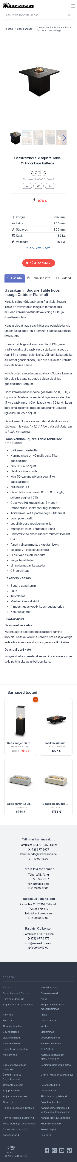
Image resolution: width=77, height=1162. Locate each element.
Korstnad (8, 1020)
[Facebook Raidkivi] (47, 1150)
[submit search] (69, 15)
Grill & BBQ (47, 1048)
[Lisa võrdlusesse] (38, 186)
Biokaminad (47, 1031)
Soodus (7, 987)
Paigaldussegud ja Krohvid (18, 1107)
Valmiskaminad (49, 987)
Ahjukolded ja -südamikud (18, 1004)
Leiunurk (46, 1134)
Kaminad (8, 1014)
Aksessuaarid (11, 1134)
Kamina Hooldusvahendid (55, 1117)
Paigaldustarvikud (51, 1102)
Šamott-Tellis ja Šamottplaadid (12, 1077)
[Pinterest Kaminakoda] (69, 1150)
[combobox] (38, 15)
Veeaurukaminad (51, 1037)
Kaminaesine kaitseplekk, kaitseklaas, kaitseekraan (55, 1110)
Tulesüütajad (48, 1129)
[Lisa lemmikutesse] (27, 186)
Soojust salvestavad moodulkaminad (52, 1006)
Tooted (8, 28)
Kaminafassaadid (51, 1043)
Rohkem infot (40, 248)
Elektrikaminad (11, 1037)
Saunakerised (11, 1031)
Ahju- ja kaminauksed (15, 1096)
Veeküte (45, 1025)
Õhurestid (8, 1102)
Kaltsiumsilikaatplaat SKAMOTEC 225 (52, 1057)
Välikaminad (10, 1054)
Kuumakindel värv (51, 1123)
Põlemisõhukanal (51, 1084)
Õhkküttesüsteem (13, 1084)
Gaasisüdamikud (12, 1025)
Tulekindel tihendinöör (16, 1129)
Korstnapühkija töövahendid (19, 1123)
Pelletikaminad (11, 1043)
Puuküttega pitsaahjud (16, 1048)
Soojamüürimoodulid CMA (56, 1064)
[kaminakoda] (18, 5)
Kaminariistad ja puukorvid (18, 1117)
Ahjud (44, 998)
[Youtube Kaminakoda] (61, 1150)
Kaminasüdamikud (13, 998)
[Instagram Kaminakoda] (54, 1150)
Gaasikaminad (25, 28)
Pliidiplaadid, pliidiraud (54, 1096)
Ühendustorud (49, 1090)
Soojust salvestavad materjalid (14, 1067)
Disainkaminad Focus (15, 993)
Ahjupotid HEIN (11, 1090)
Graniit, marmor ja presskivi (57, 1074)
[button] (73, 6)
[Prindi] (50, 186)
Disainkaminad (49, 993)
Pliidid (44, 1014)
